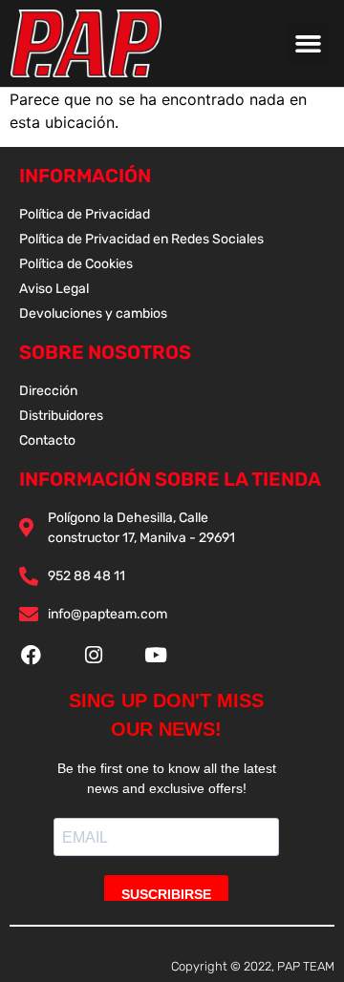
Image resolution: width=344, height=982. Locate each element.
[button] (309, 44)
